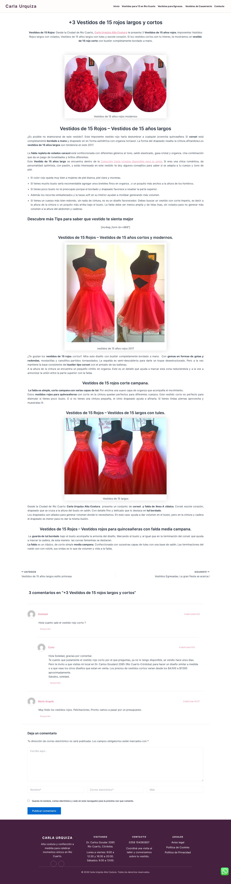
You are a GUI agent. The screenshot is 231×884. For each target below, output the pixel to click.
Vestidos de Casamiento (198, 6)
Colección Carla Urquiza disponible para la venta (131, 161)
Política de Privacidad (178, 852)
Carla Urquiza (21, 6)
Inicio (116, 6)
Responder (45, 629)
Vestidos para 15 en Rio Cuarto (138, 6)
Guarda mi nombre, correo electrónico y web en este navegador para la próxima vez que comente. (83, 801)
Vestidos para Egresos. (170, 6)
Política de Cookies (177, 847)
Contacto (219, 6)
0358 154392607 (139, 842)
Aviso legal (177, 842)
